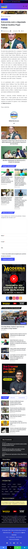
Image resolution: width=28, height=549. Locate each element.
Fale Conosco (19, 537)
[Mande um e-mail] (10, 31)
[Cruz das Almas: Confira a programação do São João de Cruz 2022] (5, 423)
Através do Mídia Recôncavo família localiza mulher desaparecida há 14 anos (17, 403)
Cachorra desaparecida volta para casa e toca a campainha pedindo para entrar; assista (18, 430)
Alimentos (4, 484)
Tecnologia (17, 491)
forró (10, 489)
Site (2, 247)
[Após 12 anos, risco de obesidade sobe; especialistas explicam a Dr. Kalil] (5, 474)
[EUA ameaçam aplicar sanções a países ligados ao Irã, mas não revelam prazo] (5, 464)
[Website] (14, 123)
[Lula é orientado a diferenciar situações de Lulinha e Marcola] (23, 469)
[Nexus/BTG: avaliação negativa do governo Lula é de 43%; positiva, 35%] (14, 474)
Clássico (19, 484)
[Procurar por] (23, 6)
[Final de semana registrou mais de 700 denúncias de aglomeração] (5, 335)
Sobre (11, 491)
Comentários (22, 397)
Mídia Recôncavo (6, 31)
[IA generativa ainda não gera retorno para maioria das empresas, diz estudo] (14, 464)
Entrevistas (7, 16)
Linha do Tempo (21, 489)
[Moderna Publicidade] (14, 12)
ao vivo (9, 484)
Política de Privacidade (14, 539)
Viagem (13, 494)
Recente (13, 397)
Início (3, 16)
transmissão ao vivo (6, 494)
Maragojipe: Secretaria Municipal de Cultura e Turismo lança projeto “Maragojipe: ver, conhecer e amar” (6, 200)
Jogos (14, 489)
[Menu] (26, 6)
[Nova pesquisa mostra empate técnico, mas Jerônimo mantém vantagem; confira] (14, 469)
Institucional (12, 537)
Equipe (20, 486)
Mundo (6, 491)
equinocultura (14, 486)
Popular (5, 397)
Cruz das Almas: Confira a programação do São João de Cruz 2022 (18, 423)
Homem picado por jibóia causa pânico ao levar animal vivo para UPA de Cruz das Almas (17, 410)
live (2, 491)
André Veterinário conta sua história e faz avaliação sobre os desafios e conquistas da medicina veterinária (7, 180)
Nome (3, 235)
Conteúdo (4, 486)
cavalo (14, 484)
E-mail (3, 241)
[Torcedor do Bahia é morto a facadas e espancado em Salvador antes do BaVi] (5, 469)
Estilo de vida (4, 489)
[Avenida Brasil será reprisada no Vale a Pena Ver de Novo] (5, 417)
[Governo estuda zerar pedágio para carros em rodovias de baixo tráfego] (23, 474)
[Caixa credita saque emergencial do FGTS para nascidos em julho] (5, 350)
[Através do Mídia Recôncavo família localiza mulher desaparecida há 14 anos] (5, 403)
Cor (8, 486)
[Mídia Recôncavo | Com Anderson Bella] (4, 6)
